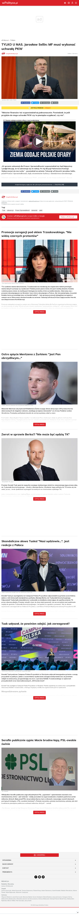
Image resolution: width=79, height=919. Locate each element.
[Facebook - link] (35, 877)
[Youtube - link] (39, 877)
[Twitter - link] (43, 877)
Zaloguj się (59, 184)
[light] (65, 3)
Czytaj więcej (39, 312)
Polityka (13, 40)
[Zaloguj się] (72, 3)
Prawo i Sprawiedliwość (22, 210)
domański (34, 210)
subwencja (10, 210)
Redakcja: (5, 881)
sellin (40, 210)
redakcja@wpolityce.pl (34, 201)
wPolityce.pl (5, 40)
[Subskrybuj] (68, 3)
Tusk (3, 210)
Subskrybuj (4, 202)
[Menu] (76, 3)
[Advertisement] (39, 330)
